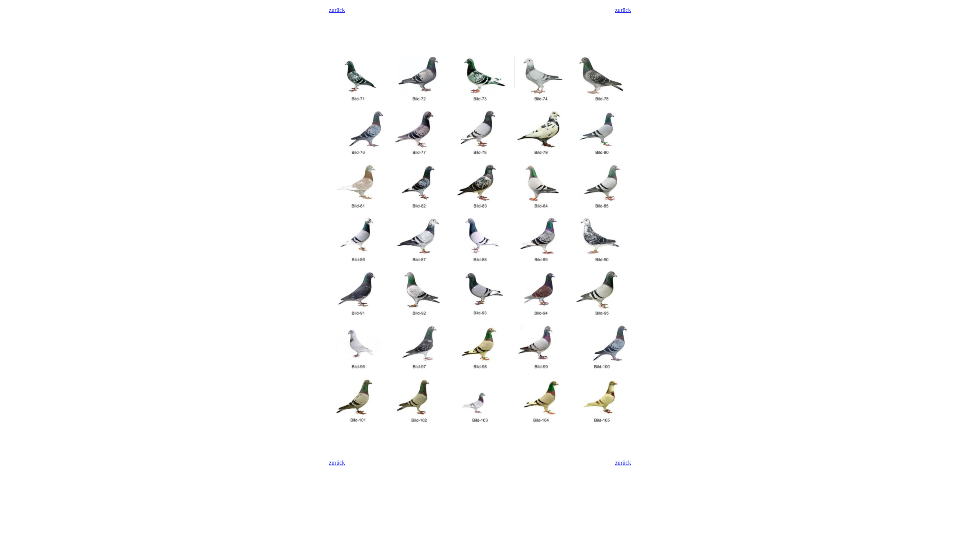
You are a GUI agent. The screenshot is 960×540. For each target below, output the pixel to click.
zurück (337, 10)
